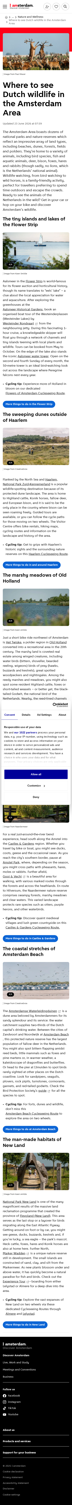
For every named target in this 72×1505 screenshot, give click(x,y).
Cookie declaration (13, 1471)
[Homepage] (6, 17)
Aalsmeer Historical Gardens (23, 309)
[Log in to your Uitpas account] (47, 6)
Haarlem (51, 479)
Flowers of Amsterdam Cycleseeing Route (35, 393)
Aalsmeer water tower (33, 356)
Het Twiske (13, 642)
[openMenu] (5, 6)
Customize (34, 785)
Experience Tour (14, 1281)
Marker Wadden (14, 1253)
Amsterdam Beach (56, 1034)
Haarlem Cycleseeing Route (48, 554)
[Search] (65, 6)
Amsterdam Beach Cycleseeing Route (32, 1113)
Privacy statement (13, 1477)
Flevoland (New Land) (35, 1216)
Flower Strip (34, 281)
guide (42, 1091)
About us (9, 1430)
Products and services (17, 1441)
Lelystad (28, 1314)
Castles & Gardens (21, 844)
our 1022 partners (25, 732)
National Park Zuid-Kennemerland (26, 484)
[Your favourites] (56, 6)
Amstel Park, (11, 862)
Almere (11, 1314)
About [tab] (62, 714)
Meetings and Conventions (19, 1369)
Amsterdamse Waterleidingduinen (33, 1011)
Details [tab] (26, 714)
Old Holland (58, 642)
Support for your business (19, 1452)
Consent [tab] (9, 714)
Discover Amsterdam (16, 1355)
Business (8, 1377)
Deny (36, 796)
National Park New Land (19, 1202)
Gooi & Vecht (12, 876)
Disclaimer (8, 1488)
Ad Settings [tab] (44, 714)
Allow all (36, 774)
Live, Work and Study (16, 1362)
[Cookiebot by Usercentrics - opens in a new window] (52, 705)
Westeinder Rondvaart (18, 323)
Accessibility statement (16, 1483)
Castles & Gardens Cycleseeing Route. (33, 927)
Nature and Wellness (30, 17)
